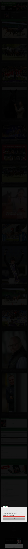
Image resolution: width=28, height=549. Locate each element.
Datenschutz (14, 519)
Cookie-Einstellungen (15, 513)
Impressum (14, 518)
